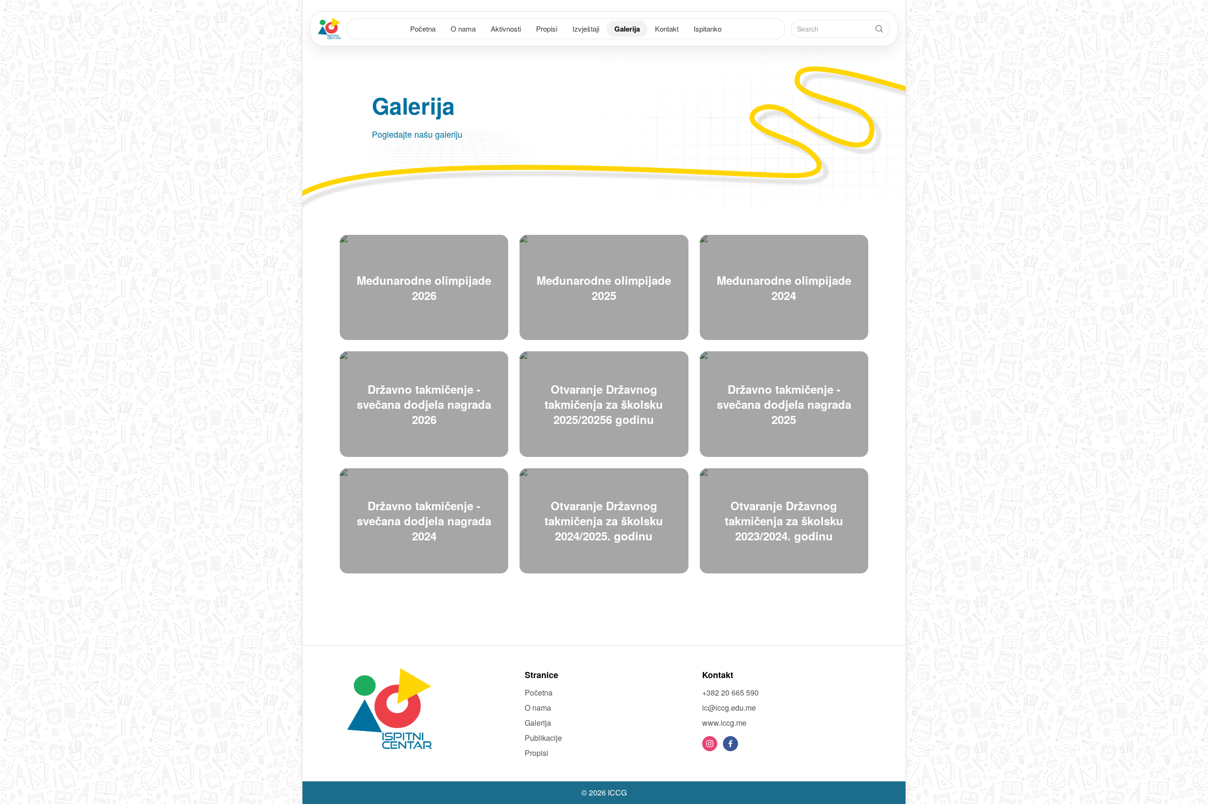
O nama (463, 28)
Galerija (627, 29)
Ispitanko (707, 28)
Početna (423, 28)
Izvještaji (585, 28)
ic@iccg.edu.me (729, 707)
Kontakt (667, 28)
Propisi (546, 28)
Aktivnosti (506, 28)
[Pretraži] (879, 28)
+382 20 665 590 (730, 692)
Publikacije (543, 737)
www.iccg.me (724, 722)
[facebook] (730, 743)
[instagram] (709, 743)
